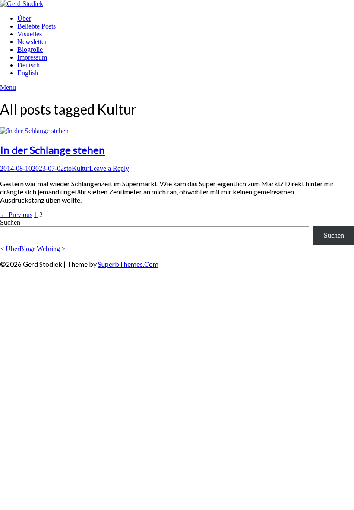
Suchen (10, 222)
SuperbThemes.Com (128, 264)
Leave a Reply (109, 168)
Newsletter (32, 41)
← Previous (16, 214)
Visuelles (29, 34)
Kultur (80, 168)
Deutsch (28, 65)
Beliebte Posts (36, 26)
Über (24, 18)
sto (68, 168)
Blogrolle (30, 49)
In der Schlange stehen (52, 149)
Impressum (32, 57)
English (27, 72)
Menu (8, 87)
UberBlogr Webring (33, 248)
